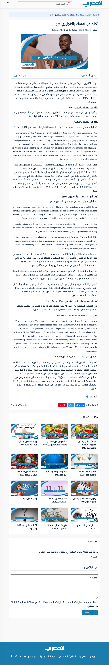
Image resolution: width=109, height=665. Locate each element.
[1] (15, 126)
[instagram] (20, 656)
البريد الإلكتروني (90, 567)
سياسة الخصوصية (48, 656)
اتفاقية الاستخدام (67, 656)
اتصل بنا (82, 656)
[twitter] (16, 656)
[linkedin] (24, 656)
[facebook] (11, 656)
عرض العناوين (21, 75)
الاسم (94, 557)
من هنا (31, 112)
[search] (67, 3)
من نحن (92, 656)
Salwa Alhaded (85, 30)
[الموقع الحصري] (92, 4)
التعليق (94, 578)
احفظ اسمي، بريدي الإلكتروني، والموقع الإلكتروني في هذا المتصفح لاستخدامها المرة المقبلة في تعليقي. (54, 604)
